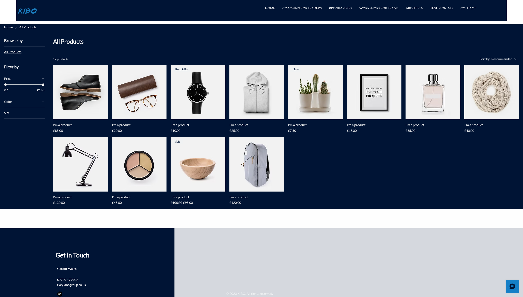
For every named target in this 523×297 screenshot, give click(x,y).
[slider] (5, 84)
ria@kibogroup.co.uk (71, 285)
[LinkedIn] (59, 294)
